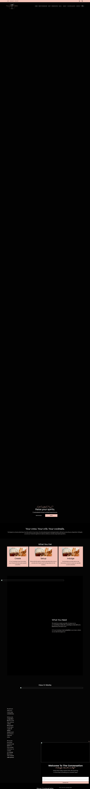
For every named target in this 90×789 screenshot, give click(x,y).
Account (16, 1)
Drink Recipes (55, 6)
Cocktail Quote (71, 6)
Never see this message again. (65, 787)
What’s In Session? (43, 6)
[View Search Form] (82, 1)
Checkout (12, 1)
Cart (8, 1)
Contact (78, 6)
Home (36, 6)
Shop (49, 6)
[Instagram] (79, 1)
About (64, 6)
